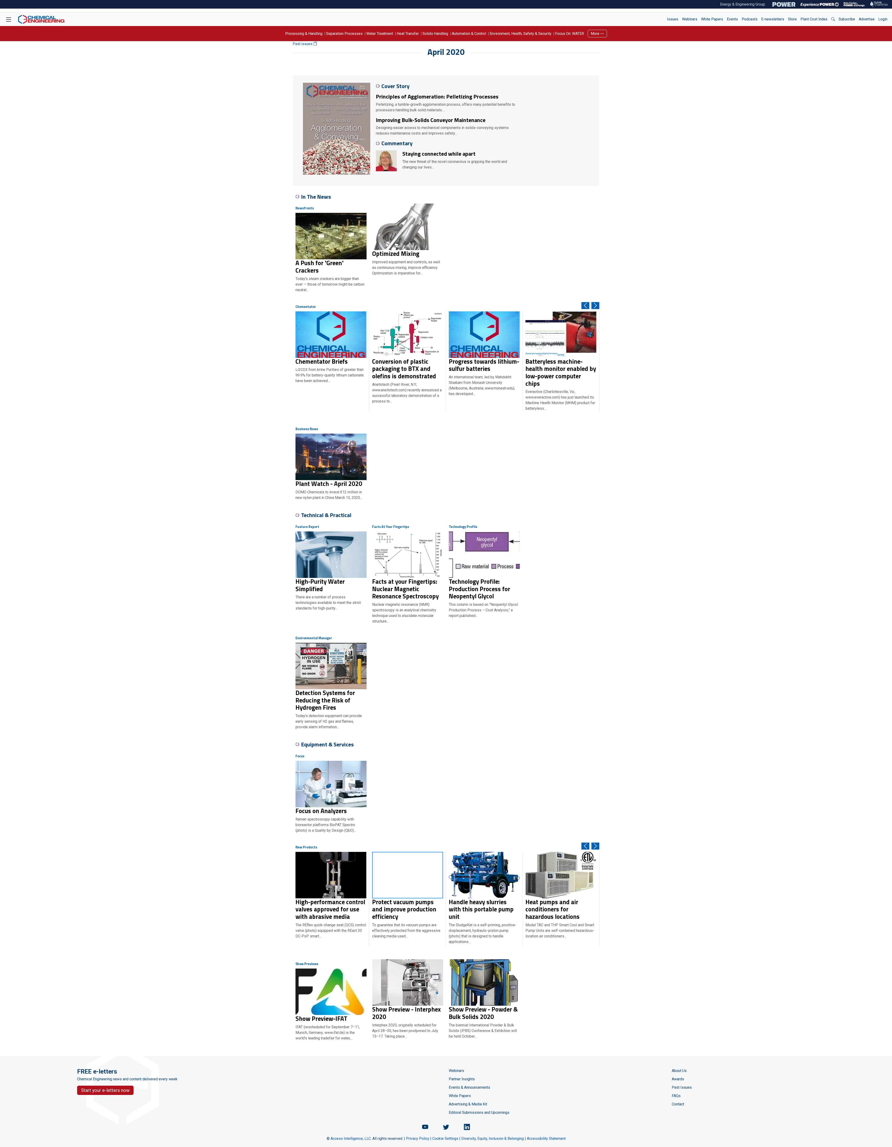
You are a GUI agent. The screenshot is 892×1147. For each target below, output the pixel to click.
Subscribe (847, 19)
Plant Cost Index (813, 19)
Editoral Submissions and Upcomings (479, 1112)
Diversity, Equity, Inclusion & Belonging (492, 1138)
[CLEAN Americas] (879, 4)
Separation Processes (344, 33)
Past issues (303, 44)
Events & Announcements (469, 1087)
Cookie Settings (445, 1138)
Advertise (867, 19)
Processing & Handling (303, 33)
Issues (672, 19)
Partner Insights (462, 1079)
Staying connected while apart (439, 153)
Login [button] (882, 19)
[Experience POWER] (819, 4)
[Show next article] (595, 305)
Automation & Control (469, 33)
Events (732, 19)
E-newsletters (772, 19)
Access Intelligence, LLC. (351, 1138)
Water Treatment (379, 33)
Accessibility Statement (546, 1138)
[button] (833, 19)
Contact (678, 1104)
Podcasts (750, 19)
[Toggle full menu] (8, 19)
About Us (679, 1070)
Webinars (689, 19)
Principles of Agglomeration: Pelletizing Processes (437, 96)
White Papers (712, 19)
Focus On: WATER (569, 33)
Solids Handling (435, 33)
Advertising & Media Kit (468, 1104)
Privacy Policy (417, 1138)
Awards (678, 1079)
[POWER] (783, 4)
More (595, 33)
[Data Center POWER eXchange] (854, 4)
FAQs (676, 1096)
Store (792, 19)
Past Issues (682, 1087)
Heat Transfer (408, 33)
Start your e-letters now (105, 1090)
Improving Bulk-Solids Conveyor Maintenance (430, 120)
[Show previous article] (585, 305)
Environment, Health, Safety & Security (520, 33)
